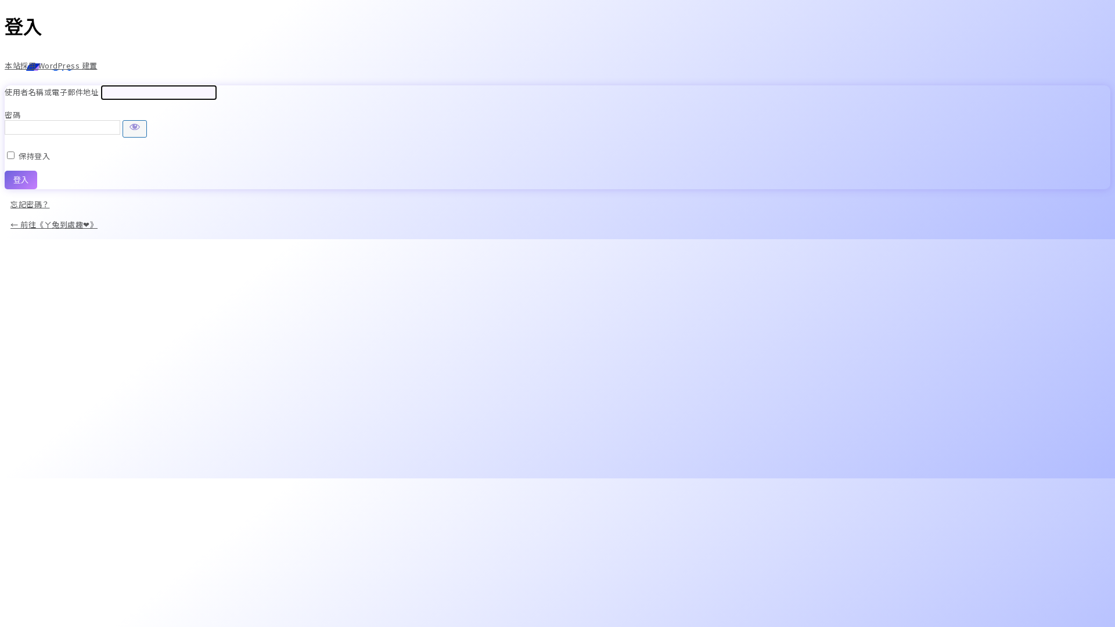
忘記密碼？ (30, 204)
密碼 (12, 114)
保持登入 (34, 155)
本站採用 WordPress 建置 (51, 65)
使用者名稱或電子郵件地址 (52, 92)
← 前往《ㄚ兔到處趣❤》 (54, 224)
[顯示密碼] (135, 129)
